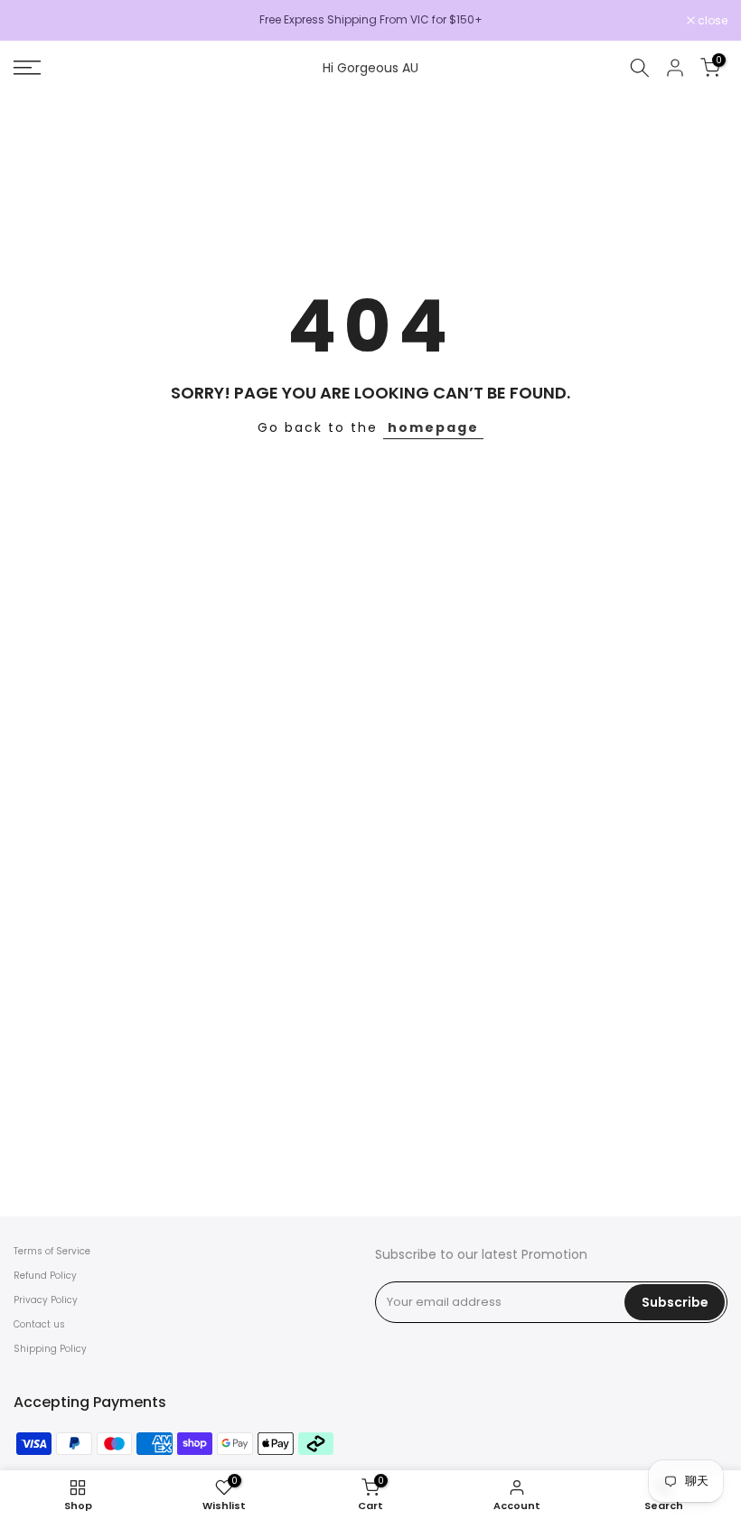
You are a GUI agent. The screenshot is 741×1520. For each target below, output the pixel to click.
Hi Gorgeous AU (370, 67)
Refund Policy (45, 1275)
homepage (433, 427)
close (38, 20)
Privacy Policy (46, 1300)
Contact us (39, 1324)
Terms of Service (52, 1251)
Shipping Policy (50, 1349)
